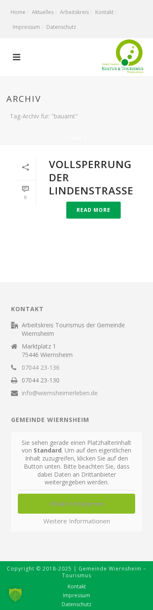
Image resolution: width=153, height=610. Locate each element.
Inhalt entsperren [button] (77, 503)
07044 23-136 (41, 367)
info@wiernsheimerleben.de (60, 393)
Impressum (76, 595)
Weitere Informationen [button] (76, 521)
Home (74, 138)
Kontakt (77, 586)
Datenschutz (76, 604)
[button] (15, 594)
